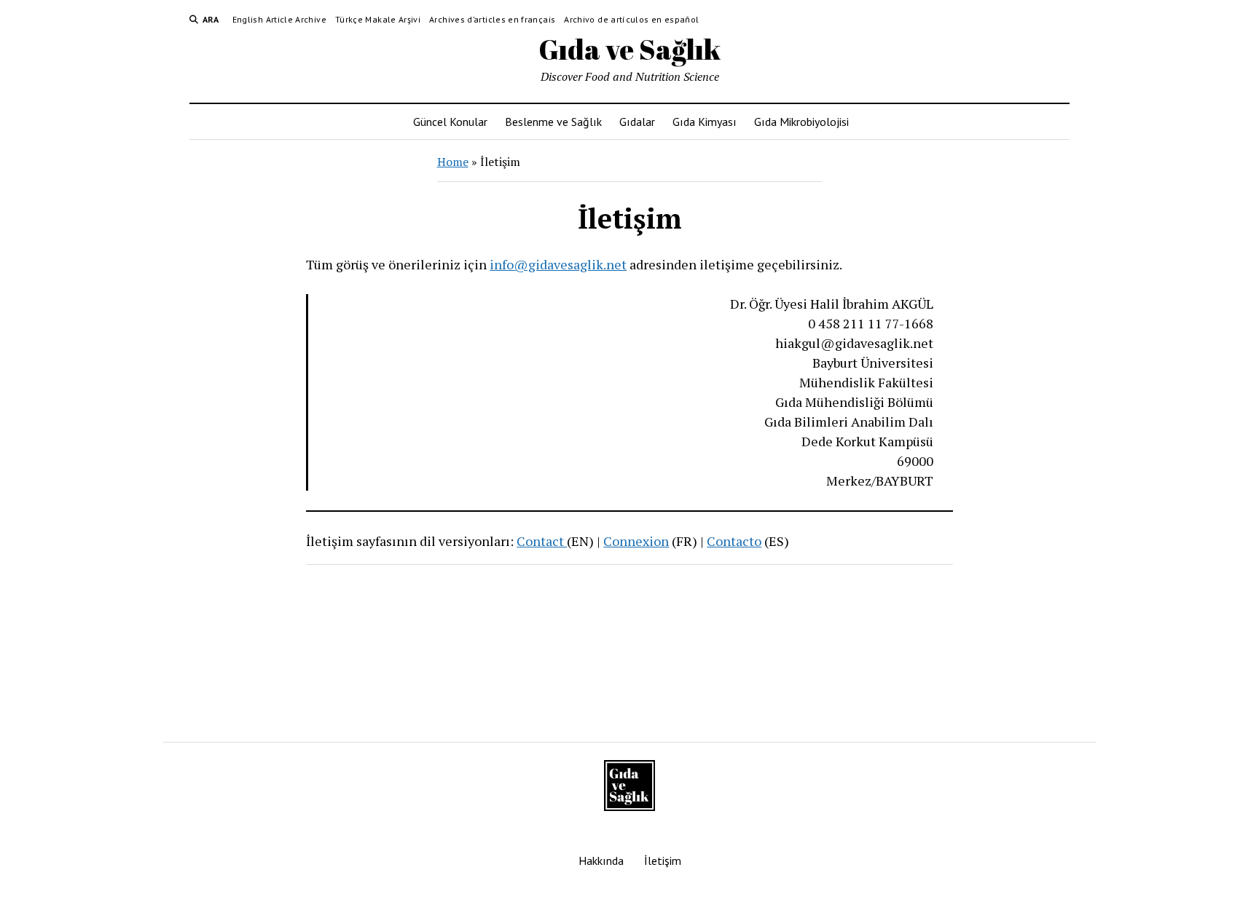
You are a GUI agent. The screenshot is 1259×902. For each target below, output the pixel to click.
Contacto (734, 541)
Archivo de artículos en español (631, 19)
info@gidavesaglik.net (558, 264)
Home (452, 162)
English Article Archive (279, 19)
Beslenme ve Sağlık (553, 121)
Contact (542, 541)
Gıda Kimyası (704, 121)
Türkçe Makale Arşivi (377, 19)
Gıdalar (637, 121)
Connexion (636, 541)
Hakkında (601, 860)
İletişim (662, 860)
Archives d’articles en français (492, 19)
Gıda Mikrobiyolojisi (801, 121)
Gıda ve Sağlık (629, 49)
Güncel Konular (450, 121)
